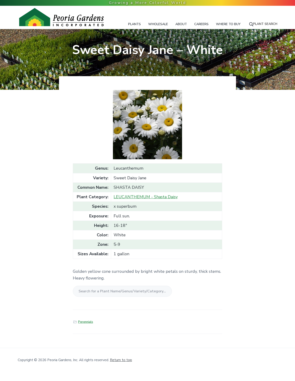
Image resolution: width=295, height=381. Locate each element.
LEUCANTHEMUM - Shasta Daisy (146, 197)
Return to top (121, 360)
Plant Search (265, 24)
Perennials (85, 322)
